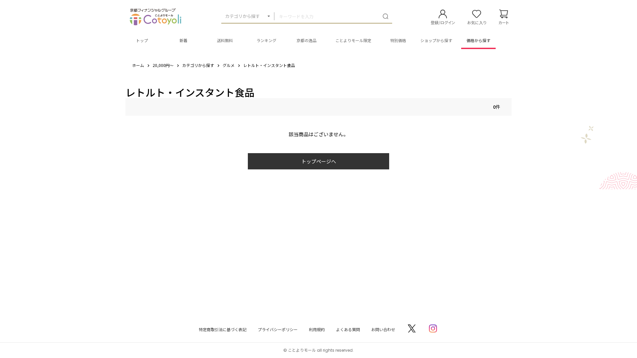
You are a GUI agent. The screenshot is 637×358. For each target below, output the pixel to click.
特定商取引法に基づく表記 (223, 329)
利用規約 (317, 329)
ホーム (138, 65)
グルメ (229, 65)
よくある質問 (348, 329)
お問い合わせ (383, 329)
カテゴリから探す (242, 16)
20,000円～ (163, 65)
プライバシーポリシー (278, 329)
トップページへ (318, 161)
